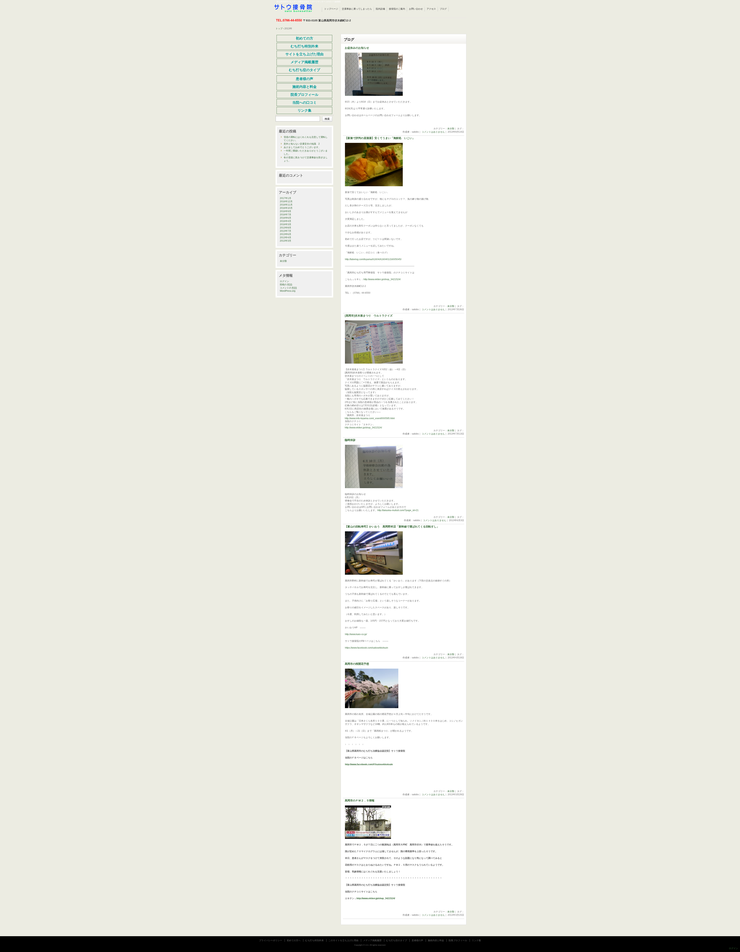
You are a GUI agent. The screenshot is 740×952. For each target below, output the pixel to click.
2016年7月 (285, 214)
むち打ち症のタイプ (396, 940)
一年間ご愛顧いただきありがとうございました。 (306, 152)
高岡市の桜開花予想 (357, 663)
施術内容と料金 (436, 940)
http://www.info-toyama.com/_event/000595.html (370, 418)
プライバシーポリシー (270, 940)
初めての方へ (294, 940)
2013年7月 (285, 231)
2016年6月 (285, 218)
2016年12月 (286, 201)
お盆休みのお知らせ (357, 47)
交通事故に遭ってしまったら (357, 9)
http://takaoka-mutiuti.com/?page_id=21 (398, 510)
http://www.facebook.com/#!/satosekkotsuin (369, 764)
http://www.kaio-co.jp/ (356, 634)
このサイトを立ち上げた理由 (343, 940)
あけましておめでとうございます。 (302, 147)
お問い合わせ (416, 9)
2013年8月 (285, 227)
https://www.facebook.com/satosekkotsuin (366, 647)
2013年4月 (285, 237)
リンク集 (476, 940)
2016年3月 (285, 224)
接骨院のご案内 (397, 9)
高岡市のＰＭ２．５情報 (359, 800)
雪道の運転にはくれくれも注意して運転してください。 (306, 139)
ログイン (284, 281)
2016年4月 (285, 221)
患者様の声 (417, 940)
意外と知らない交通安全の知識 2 (302, 143)
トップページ (331, 9)
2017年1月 (285, 198)
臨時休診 (350, 440)
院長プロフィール (458, 940)
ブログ (443, 9)
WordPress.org (287, 291)
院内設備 (380, 9)
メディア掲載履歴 (372, 940)
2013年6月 (285, 234)
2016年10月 (286, 208)
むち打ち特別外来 (314, 940)
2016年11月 (286, 204)
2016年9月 (285, 211)
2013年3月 (285, 240)
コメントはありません (433, 132)
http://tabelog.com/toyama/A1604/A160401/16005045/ (373, 259)
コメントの (288, 287)
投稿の (286, 284)
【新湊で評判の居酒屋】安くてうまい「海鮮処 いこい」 (380, 138)
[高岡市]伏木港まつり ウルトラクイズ (369, 315)
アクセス (431, 9)
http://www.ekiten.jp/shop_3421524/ (382, 279)
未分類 (450, 128)
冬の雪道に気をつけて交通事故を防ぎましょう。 (306, 159)
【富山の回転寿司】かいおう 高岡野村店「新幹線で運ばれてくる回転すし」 (392, 526)
